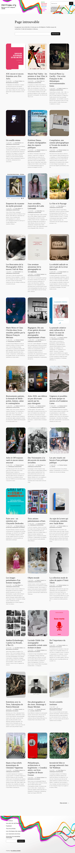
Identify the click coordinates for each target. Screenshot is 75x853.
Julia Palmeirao (18, 142)
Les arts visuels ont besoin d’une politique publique (59, 460)
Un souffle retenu (13, 140)
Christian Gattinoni (41, 150)
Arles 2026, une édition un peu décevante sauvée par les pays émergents (37, 399)
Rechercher (55, 33)
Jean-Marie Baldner (19, 647)
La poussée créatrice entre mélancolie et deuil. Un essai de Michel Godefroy (58, 331)
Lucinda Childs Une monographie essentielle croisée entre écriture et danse (37, 644)
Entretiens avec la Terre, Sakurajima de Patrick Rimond (14, 704)
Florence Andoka (18, 81)
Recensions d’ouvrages (12, 82)
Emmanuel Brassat (41, 523)
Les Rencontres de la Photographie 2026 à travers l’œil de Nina (14, 266)
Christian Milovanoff (41, 709)
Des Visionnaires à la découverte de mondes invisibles (37, 460)
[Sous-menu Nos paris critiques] (61, 11)
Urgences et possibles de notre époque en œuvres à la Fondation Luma (59, 399)
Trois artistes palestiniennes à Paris (36, 519)
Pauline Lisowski (62, 88)
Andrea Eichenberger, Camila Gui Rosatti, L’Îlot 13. (15, 642)
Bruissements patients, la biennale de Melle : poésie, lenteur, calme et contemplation (15, 399)
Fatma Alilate (39, 81)
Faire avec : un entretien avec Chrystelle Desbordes (15, 521)
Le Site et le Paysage (58, 203)
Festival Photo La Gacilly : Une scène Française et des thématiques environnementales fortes (57, 80)
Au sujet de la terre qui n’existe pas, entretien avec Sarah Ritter (59, 521)
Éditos (53, 466)
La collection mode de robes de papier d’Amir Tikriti (59, 580)
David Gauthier (18, 271)
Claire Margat (18, 208)
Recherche (21, 841)
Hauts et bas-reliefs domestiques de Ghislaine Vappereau (14, 765)
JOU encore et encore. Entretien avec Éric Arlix (15, 76)
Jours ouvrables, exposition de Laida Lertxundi (36, 205)
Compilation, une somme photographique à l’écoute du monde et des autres (59, 144)
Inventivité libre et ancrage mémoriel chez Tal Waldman (59, 765)
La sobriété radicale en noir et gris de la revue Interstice (59, 266)
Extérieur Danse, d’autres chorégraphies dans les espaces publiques (37, 144)
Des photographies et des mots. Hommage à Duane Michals (37, 704)
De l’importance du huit (57, 641)
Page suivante (64, 803)
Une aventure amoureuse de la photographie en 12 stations (34, 268)
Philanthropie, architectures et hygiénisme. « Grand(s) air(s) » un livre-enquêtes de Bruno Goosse (37, 769)
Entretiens (9, 527)
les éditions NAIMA (16, 850)
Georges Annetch (62, 271)
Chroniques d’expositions (34, 82)
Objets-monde (33, 578)
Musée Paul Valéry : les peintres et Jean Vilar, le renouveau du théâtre (37, 76)
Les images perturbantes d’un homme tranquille (13, 580)
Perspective (38, 710)
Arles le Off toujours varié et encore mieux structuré (15, 460)
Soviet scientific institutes (56, 703)
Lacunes (32, 710)
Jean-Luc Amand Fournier (55, 708)
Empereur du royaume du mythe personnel (15, 204)
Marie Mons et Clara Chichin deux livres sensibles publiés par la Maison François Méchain (15, 333)
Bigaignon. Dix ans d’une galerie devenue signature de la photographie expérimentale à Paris (37, 333)
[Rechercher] (71, 3)
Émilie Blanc (39, 211)
